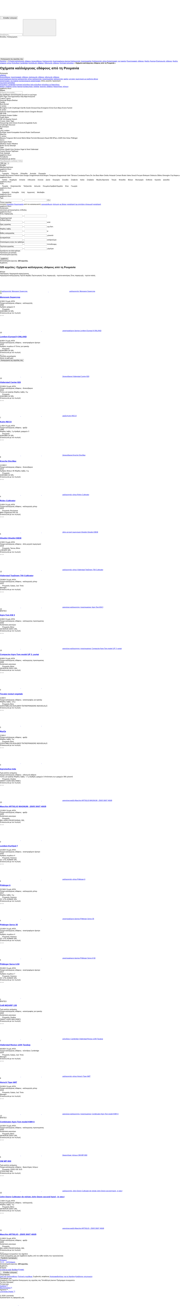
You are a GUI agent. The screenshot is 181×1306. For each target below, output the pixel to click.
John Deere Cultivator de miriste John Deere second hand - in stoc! (32, 1197)
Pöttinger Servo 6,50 (9, 964)
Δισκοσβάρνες (36, 61)
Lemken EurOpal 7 (9, 846)
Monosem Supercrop (10, 297)
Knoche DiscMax (8, 461)
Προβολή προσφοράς (9, 1258)
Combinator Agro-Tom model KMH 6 (17, 1122)
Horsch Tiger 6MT (8, 1082)
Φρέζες (147, 61)
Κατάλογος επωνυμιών (83, 1276)
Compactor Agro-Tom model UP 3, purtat (19, 654)
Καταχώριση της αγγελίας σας (12, 360)
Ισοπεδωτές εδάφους (36, 63)
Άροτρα (153, 61)
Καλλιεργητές (47, 61)
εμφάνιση (4, 259)
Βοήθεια (15, 1270)
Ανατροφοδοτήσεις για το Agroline (62, 1276)
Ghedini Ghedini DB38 (10, 538)
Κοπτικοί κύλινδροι (67, 63)
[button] (90, 48)
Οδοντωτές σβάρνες (51, 63)
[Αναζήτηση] (39, 27)
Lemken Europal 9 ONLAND (13, 337)
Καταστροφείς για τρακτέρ (116, 61)
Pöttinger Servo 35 (9, 925)
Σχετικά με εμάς (5, 1270)
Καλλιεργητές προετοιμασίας (81, 61)
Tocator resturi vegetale (11, 694)
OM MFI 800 (5, 1161)
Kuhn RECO (6, 422)
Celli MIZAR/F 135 (8, 1005)
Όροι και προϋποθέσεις (8, 1276)
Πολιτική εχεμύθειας (25, 1276)
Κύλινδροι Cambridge (20, 63)
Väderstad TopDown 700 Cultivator (16, 575)
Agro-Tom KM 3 (7, 615)
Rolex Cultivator (7, 501)
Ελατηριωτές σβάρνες (164, 61)
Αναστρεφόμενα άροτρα (61, 61)
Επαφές (21, 1270)
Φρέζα (3, 731)
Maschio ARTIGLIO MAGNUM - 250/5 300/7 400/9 (23, 806)
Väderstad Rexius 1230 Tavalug (15, 1045)
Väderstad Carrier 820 (10, 382)
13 (7, 1262)
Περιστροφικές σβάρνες (135, 61)
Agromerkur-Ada (8, 769)
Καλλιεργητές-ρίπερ (99, 61)
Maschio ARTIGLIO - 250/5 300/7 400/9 (18, 1234)
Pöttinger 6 (5, 885)
